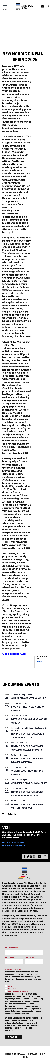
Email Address (11, 948)
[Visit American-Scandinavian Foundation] (25, 878)
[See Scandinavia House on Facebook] (24, 857)
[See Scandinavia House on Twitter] (27, 857)
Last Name (29, 957)
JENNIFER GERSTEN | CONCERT (29, 783)
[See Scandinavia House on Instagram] (34, 857)
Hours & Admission (13, 845)
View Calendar (9, 814)
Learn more (9, 1028)
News (39, 661)
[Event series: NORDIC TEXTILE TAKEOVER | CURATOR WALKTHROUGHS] (29, 743)
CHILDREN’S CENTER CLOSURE (28, 698)
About (26, 1057)
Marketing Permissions (13, 969)
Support (32, 1054)
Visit (43, 1054)
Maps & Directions (13, 842)
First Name (9, 957)
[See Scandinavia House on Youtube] (31, 857)
